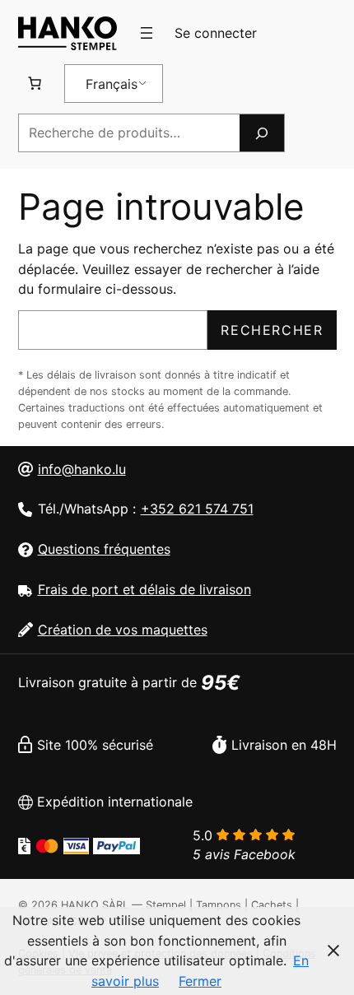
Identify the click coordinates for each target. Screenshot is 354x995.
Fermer (200, 981)
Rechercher (272, 330)
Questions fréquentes (104, 549)
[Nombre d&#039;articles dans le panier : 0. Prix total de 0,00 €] (34, 83)
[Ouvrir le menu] (146, 33)
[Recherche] (262, 132)
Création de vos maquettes (122, 629)
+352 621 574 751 (197, 508)
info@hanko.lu (82, 469)
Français (111, 84)
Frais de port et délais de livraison (144, 589)
